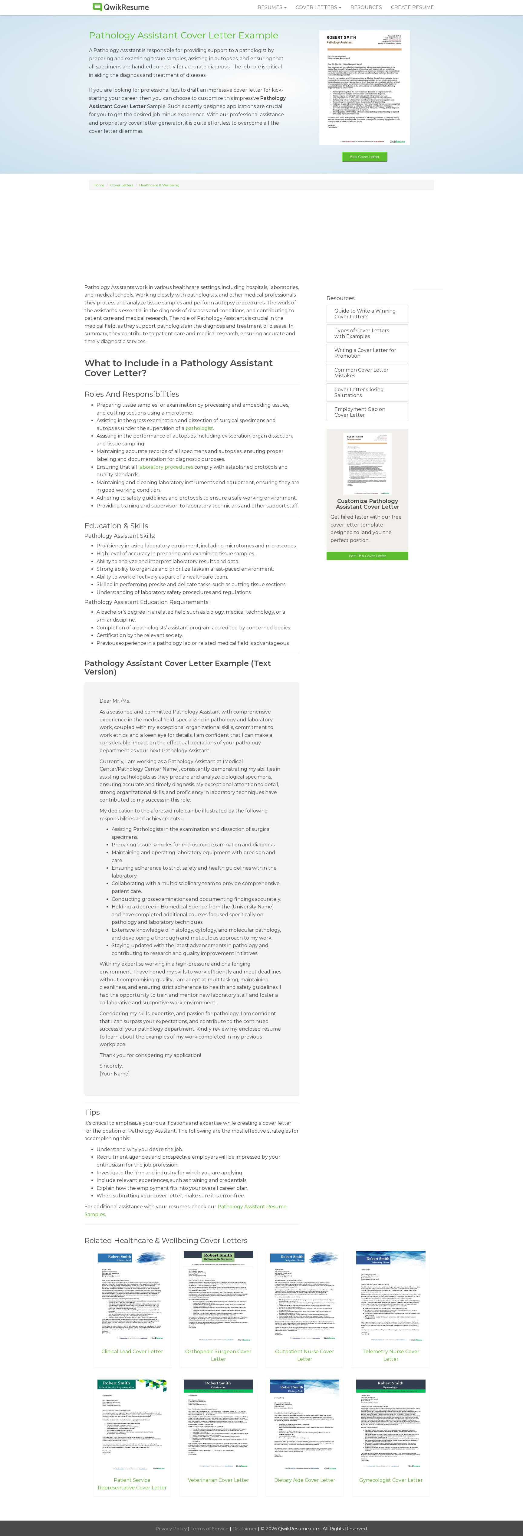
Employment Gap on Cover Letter (359, 412)
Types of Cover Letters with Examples (361, 333)
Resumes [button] (271, 7)
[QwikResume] (120, 7)
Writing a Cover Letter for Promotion (365, 353)
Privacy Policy (172, 1528)
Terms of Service (210, 1528)
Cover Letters (121, 185)
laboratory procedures (165, 467)
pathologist (199, 428)
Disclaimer (245, 1528)
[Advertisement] (261, 234)
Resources (366, 7)
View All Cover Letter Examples (262, 1509)
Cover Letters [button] (317, 7)
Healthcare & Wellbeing (159, 185)
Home (99, 185)
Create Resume (412, 7)
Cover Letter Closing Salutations (359, 392)
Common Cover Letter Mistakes (361, 373)
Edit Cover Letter (365, 156)
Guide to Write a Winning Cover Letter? (365, 314)
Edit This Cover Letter (367, 555)
